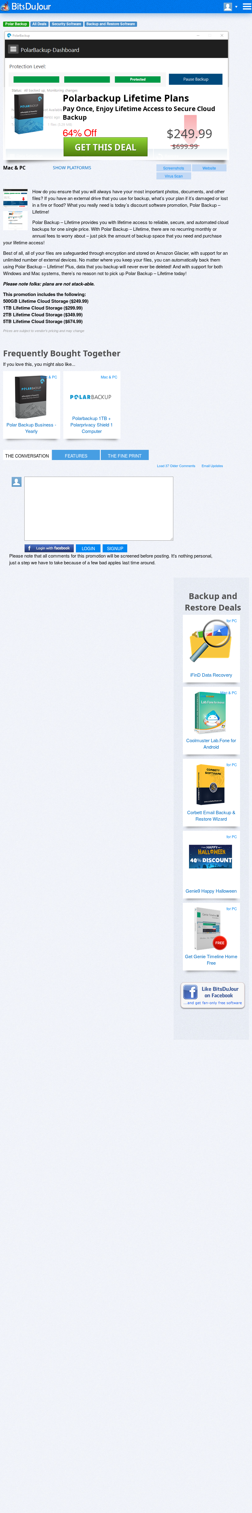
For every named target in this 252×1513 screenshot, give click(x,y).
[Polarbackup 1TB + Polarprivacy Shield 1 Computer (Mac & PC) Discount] (91, 394)
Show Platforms (72, 167)
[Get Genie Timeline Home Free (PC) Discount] (210, 926)
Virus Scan (174, 175)
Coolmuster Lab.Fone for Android (211, 743)
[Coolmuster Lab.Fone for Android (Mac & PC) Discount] (210, 710)
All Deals (39, 24)
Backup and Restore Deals (213, 601)
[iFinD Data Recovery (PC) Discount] (210, 638)
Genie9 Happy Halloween (211, 890)
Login (88, 548)
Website (209, 167)
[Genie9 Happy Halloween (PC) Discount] (210, 854)
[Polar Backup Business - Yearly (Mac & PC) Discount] (30, 394)
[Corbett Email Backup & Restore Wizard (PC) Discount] (210, 782)
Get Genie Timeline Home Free (211, 959)
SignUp (115, 548)
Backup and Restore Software (110, 24)
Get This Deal (105, 147)
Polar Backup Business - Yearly (31, 427)
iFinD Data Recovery (211, 674)
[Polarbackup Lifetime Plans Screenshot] (15, 198)
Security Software (66, 24)
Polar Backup (16, 24)
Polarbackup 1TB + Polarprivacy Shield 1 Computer (91, 424)
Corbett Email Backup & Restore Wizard (211, 815)
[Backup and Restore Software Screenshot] (15, 220)
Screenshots (173, 167)
